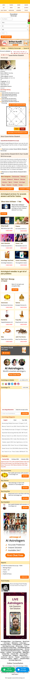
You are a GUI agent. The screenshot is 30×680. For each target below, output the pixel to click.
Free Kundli (26, 644)
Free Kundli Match (17, 644)
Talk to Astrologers (7, 666)
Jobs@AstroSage (24, 658)
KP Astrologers (12, 672)
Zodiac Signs (23, 643)
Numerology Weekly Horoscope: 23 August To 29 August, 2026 (16, 423)
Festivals (5, 456)
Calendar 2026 (24, 459)
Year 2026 (24, 420)
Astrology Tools (7, 655)
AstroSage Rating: (5, 89)
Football (15, 185)
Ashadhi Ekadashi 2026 (21, 461)
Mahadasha (15, 643)
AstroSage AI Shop (5, 641)
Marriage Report (7, 567)
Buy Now (6, 353)
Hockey (20, 185)
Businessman (15, 176)
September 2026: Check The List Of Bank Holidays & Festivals (16, 445)
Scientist (9, 185)
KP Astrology (19, 646)
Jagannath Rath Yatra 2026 (8, 461)
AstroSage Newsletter (8, 409)
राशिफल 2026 (26, 652)
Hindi (15, 420)
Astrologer (22, 182)
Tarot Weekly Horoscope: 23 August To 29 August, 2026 (16, 429)
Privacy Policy (25, 657)
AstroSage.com (21, 678)
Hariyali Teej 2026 (12, 463)
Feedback (15, 655)
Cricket (4, 179)
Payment (17, 657)
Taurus (11, 5)
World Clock (26, 641)
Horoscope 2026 (17, 652)
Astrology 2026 (24, 654)
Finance (5, 572)
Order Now (24, 577)
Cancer (26, 5)
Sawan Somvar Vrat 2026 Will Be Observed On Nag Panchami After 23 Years (16, 448)
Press (25, 646)
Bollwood (16, 179)
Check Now (9, 230)
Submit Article (23, 655)
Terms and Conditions (6, 658)
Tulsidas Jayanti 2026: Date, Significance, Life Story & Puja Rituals (16, 442)
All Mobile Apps (24, 380)
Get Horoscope (6, 36)
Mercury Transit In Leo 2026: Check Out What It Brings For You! (16, 426)
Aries (3, 5)
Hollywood (10, 179)
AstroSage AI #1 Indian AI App (8, 647)
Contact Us (4, 657)
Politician (23, 176)
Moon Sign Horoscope (8, 646)
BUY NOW (3, 213)
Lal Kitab (8, 652)
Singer (3, 185)
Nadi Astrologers (21, 672)
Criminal (16, 182)
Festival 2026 (5, 459)
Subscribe (25, 387)
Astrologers (7, 643)
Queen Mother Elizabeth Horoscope (10, 93)
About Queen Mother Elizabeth (9, 94)
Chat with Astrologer (18, 666)
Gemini (18, 5)
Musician (22, 179)
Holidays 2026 (15, 459)
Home (3, 48)
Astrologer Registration (15, 660)
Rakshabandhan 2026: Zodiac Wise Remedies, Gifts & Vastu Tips (16, 439)
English (5, 420)
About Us (11, 657)
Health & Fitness (7, 574)
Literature (4, 182)
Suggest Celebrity (7, 188)
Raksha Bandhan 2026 (19, 465)
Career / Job (6, 569)
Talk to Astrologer (9, 669)
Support (16, 658)
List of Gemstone (16, 641)
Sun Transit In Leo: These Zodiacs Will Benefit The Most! (16, 451)
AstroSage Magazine (8, 417)
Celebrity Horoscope (14, 48)
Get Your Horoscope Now (17, 104)
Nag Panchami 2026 (22, 463)
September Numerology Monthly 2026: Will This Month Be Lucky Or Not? (16, 432)
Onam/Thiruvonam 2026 (7, 465)
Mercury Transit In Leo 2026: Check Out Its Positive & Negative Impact (16, 436)
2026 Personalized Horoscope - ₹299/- (13, 565)
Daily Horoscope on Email (22, 409)
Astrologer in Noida (6, 644)
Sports (10, 182)
